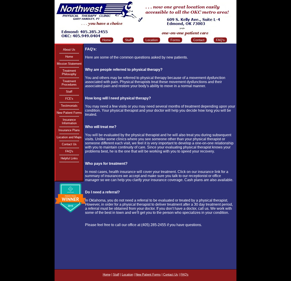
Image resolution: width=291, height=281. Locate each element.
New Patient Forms (69, 112)
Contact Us (69, 144)
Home (106, 40)
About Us (69, 49)
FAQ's (220, 40)
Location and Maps (69, 137)
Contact (198, 40)
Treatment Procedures (69, 82)
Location (152, 40)
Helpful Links (69, 158)
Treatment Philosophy (69, 72)
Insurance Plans (69, 130)
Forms (175, 40)
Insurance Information (69, 121)
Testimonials (69, 105)
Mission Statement (69, 63)
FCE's (69, 98)
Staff (128, 40)
